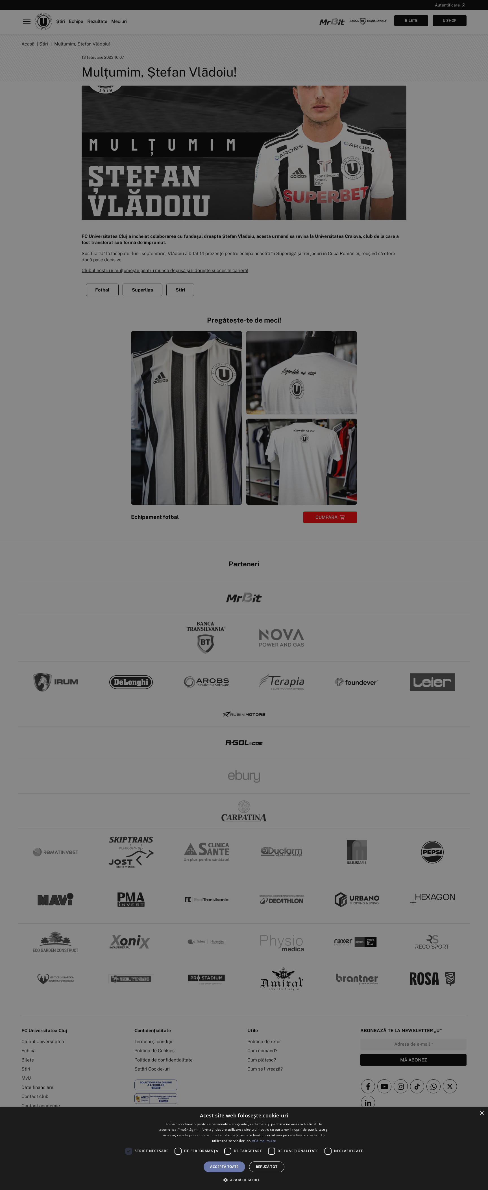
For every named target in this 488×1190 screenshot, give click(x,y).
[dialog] (244, 1148)
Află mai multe (264, 1140)
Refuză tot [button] (267, 1166)
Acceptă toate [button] (224, 1166)
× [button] (482, 1113)
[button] (244, 1179)
